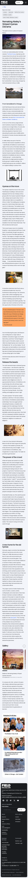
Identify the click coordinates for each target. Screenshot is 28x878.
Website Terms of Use (6, 874)
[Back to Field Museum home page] (4, 3)
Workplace (17, 821)
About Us (4, 817)
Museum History (5, 819)
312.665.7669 (13, 865)
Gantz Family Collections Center (10, 17)
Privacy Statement (20, 872)
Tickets (18, 2)
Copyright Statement (16, 874)
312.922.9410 (5, 865)
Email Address (5, 806)
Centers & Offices (6, 824)
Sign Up (20, 809)
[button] (20, 646)
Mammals (11, 12)
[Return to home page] (6, 786)
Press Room (4, 860)
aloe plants (13, 617)
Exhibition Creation (7, 14)
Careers (17, 817)
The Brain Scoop (11, 54)
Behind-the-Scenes (19, 12)
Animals (5, 12)
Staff (3, 821)
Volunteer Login (18, 843)
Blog (5, 7)
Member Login (18, 841)
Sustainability (5, 830)
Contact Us (4, 857)
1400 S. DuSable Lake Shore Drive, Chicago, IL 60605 (14, 797)
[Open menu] (25, 2)
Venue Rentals (5, 842)
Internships (17, 819)
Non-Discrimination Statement (8, 872)
